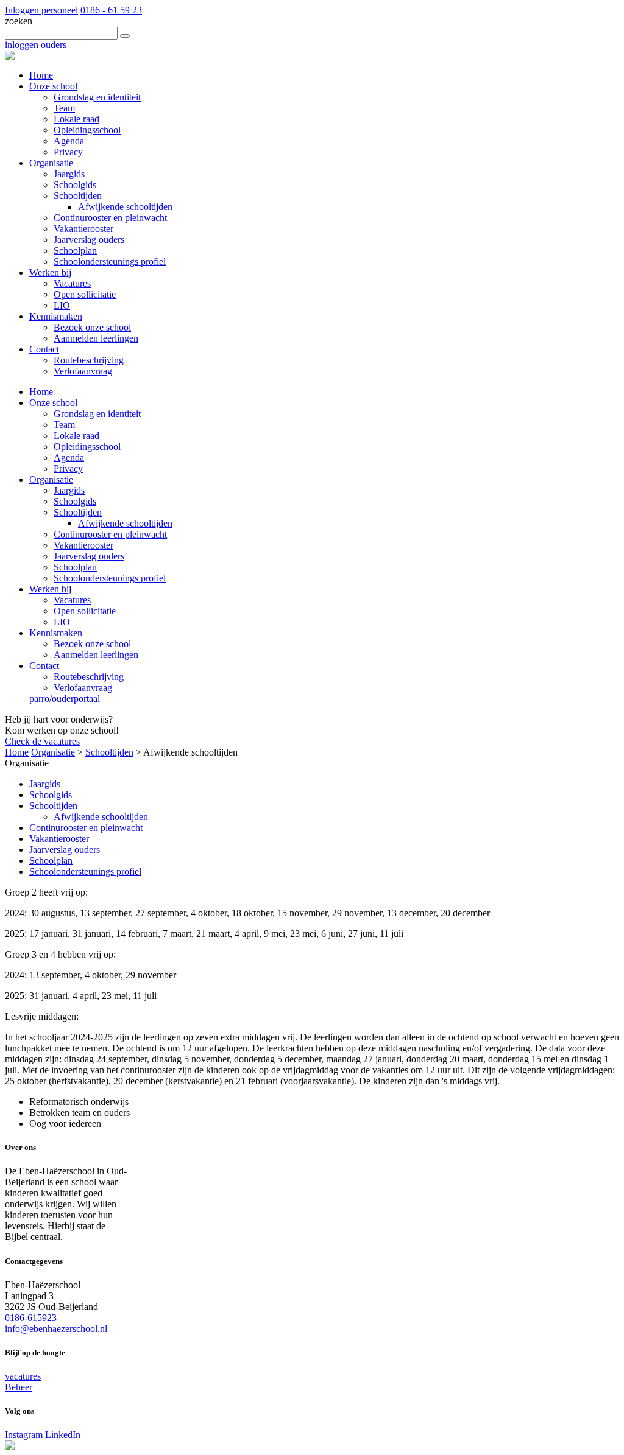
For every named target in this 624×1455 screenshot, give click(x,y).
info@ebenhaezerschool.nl (56, 1329)
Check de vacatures (42, 741)
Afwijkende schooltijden (125, 523)
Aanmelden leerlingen (96, 655)
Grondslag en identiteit (97, 413)
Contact (44, 666)
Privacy (68, 468)
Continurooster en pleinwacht (110, 534)
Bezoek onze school (92, 644)
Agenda (69, 457)
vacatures (23, 1376)
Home (41, 392)
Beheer (18, 1387)
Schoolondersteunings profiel (110, 578)
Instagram (24, 1434)
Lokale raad (76, 435)
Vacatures (72, 600)
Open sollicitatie (85, 611)
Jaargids (69, 490)
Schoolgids (75, 501)
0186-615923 (31, 1318)
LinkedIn (62, 1434)
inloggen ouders (35, 45)
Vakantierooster (83, 545)
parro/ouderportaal (64, 698)
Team (64, 424)
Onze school (53, 403)
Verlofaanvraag (83, 687)
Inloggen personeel (41, 10)
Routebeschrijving (89, 676)
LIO (62, 622)
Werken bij (50, 589)
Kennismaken (55, 633)
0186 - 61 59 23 (111, 10)
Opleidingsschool (87, 446)
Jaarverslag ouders (89, 556)
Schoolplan (75, 567)
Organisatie (51, 479)
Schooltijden (78, 512)
